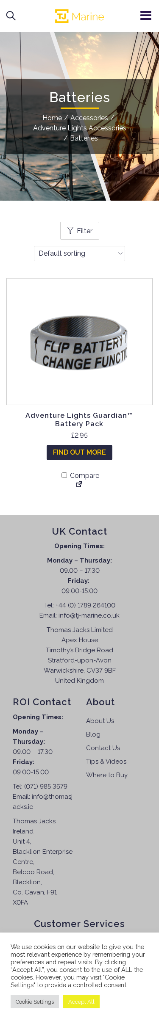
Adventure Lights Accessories (79, 128)
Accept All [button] (81, 1002)
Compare (83, 476)
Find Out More (79, 452)
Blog (93, 734)
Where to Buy (107, 775)
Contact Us (103, 748)
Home (52, 118)
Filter (84, 231)
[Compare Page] (79, 485)
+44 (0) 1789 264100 (85, 605)
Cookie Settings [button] (35, 1002)
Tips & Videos (106, 761)
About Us (100, 721)
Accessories (89, 118)
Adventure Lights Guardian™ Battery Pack (79, 419)
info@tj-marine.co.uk (89, 615)
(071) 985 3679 (45, 786)
